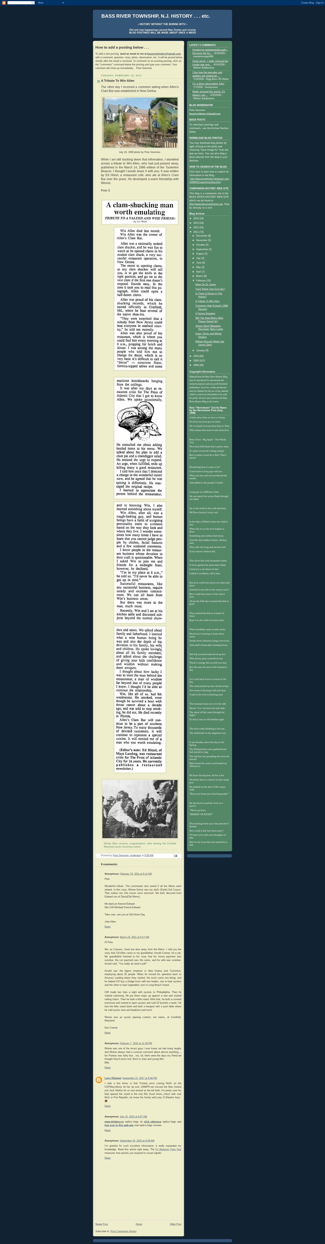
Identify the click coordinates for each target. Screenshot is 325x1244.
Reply (108, 927)
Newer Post (101, 1224)
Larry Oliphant (113, 1078)
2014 (196, 218)
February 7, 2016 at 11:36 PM (136, 1043)
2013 (196, 223)
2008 (196, 365)
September (202, 249)
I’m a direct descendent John (208, 83)
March (200, 276)
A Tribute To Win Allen (207, 301)
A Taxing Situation (205, 313)
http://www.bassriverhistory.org (206, 204)
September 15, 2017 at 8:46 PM (139, 1078)
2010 (196, 356)
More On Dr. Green (205, 284)
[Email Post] (175, 855)
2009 (196, 360)
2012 (196, 227)
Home (139, 1224)
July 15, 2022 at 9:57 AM (133, 1116)
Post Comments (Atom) (123, 1231)
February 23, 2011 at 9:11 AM (136, 874)
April (199, 271)
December (202, 235)
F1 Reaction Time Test (168, 1149)
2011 (196, 232)
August (200, 253)
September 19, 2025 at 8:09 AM (137, 1140)
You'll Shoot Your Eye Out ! (210, 289)
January (201, 350)
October (201, 245)
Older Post (175, 1224)
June (199, 262)
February (201, 280)
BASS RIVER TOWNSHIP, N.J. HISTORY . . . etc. (155, 16)
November (202, 240)
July (198, 258)
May (199, 267)
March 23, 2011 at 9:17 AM (134, 937)
